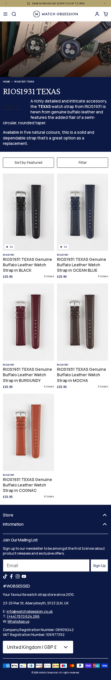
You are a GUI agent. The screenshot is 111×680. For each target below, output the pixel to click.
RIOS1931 (8, 254)
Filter (83, 162)
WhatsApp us (18, 621)
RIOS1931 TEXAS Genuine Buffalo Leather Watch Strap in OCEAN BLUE (81, 265)
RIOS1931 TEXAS (24, 81)
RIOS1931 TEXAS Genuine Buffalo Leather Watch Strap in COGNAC (27, 485)
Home (6, 81)
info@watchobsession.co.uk (30, 611)
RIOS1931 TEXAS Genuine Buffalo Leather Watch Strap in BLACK (27, 265)
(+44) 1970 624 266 (23, 616)
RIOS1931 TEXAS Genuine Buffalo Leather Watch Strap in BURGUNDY (27, 374)
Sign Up (99, 565)
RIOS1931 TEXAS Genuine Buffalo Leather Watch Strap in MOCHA (81, 374)
